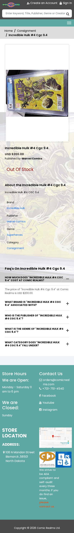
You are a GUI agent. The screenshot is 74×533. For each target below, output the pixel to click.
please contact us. (47, 504)
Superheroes (15, 235)
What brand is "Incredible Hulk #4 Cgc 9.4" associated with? (33, 303)
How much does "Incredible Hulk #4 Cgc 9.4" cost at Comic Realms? (34, 279)
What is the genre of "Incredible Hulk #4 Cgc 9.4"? (34, 330)
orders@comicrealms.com (56, 382)
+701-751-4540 (53, 389)
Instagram (50, 410)
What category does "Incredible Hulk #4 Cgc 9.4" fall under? (32, 344)
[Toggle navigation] (69, 23)
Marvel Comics (16, 221)
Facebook (49, 396)
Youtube (48, 403)
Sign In (67, 3)
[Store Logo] (11, 5)
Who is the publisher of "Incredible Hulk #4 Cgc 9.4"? (33, 317)
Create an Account (43, 3)
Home (8, 31)
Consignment (26, 31)
